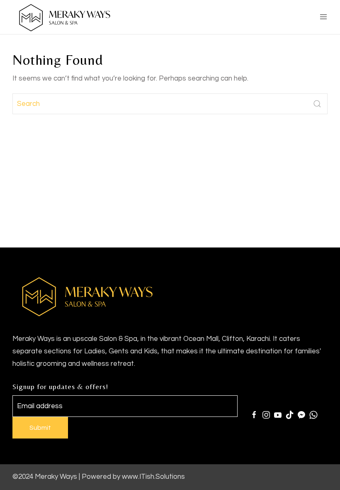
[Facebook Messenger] (301, 415)
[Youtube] (278, 415)
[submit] (317, 103)
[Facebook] (254, 415)
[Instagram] (266, 415)
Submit (40, 427)
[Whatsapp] (313, 415)
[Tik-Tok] (290, 415)
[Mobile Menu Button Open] (323, 17)
